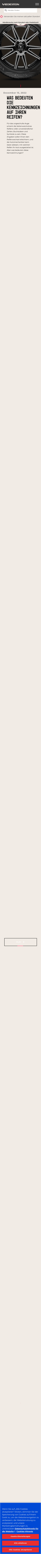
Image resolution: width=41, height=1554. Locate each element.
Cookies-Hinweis (25, 1531)
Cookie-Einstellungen (20, 1536)
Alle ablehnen (20, 1543)
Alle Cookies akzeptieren (20, 1550)
